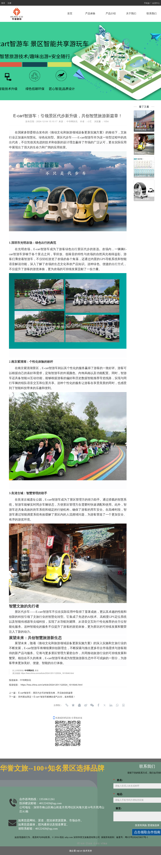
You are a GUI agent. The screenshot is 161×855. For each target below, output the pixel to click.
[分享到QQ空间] (73, 705)
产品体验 (90, 13)
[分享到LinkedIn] (110, 705)
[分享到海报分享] (123, 705)
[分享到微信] (91, 705)
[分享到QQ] (79, 705)
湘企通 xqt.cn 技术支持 (80, 850)
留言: (119, 808)
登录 (3, 3)
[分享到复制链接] (66, 705)
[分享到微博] (85, 705)
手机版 (147, 3)
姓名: (120, 780)
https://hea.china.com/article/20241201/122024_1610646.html (47, 673)
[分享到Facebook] (98, 705)
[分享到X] (104, 705)
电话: (120, 794)
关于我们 (131, 13)
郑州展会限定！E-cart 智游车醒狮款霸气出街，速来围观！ (46, 696)
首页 (69, 13)
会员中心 (156, 3)
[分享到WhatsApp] (117, 705)
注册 (9, 3)
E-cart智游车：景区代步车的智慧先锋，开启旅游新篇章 (45, 692)
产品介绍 (111, 13)
